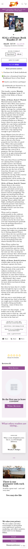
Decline (13, 541)
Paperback (10, 54)
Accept (13, 537)
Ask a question (14, 334)
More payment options (14, 68)
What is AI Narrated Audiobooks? (14, 330)
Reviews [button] (6, 363)
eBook (19, 54)
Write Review (13, 368)
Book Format (14, 51)
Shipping (7, 45)
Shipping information (14, 326)
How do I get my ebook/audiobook (14, 322)
